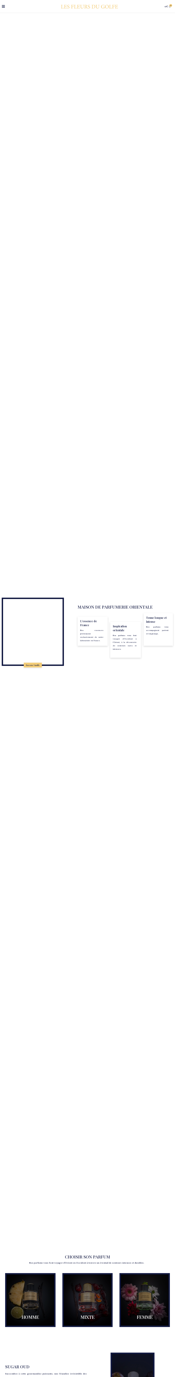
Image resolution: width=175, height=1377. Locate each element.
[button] (133, 664)
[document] (87, 688)
